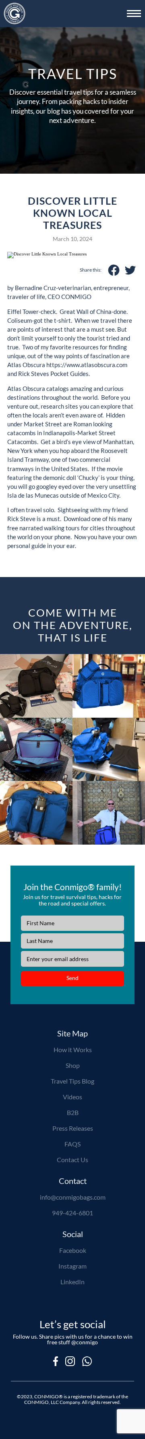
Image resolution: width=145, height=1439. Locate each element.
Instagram (72, 1266)
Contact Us (72, 1160)
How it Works (73, 1050)
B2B (73, 1113)
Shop (73, 1066)
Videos (72, 1097)
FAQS (72, 1144)
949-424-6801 (72, 1213)
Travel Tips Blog (72, 1081)
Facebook (72, 1251)
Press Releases (72, 1128)
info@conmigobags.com (73, 1197)
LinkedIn (72, 1282)
